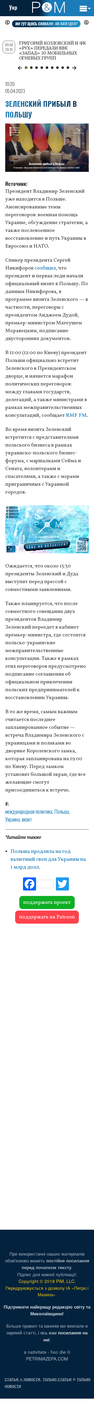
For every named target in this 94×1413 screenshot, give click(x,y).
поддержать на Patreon (47, 917)
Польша (61, 811)
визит (27, 819)
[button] (20, 68)
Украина (12, 819)
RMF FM (76, 415)
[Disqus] (47, 999)
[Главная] (48, 7)
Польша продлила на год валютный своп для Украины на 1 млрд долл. (48, 859)
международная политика (28, 811)
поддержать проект (47, 902)
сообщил (45, 268)
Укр (13, 7)
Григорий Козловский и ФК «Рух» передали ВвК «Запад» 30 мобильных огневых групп (52, 50)
